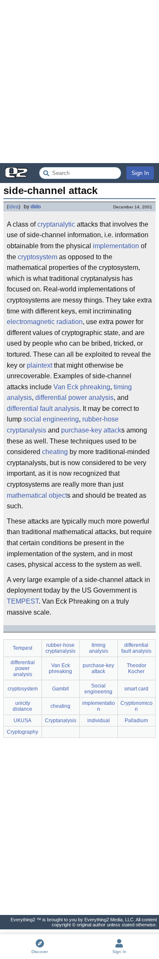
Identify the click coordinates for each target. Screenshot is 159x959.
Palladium (136, 720)
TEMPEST (23, 601)
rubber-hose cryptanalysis (60, 648)
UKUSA (22, 720)
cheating (55, 451)
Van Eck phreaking (81, 387)
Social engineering (98, 689)
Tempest (22, 648)
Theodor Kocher (136, 668)
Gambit (60, 689)
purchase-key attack (91, 430)
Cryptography (22, 732)
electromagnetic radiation (45, 321)
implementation (116, 245)
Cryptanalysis (60, 720)
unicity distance (22, 706)
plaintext (39, 365)
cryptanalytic (56, 224)
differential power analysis (74, 397)
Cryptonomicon (136, 706)
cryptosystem (37, 257)
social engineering (51, 419)
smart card (136, 689)
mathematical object (37, 495)
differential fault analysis (43, 408)
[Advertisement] (79, 81)
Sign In (140, 173)
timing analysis (98, 648)
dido (36, 207)
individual (98, 720)
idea (13, 207)
